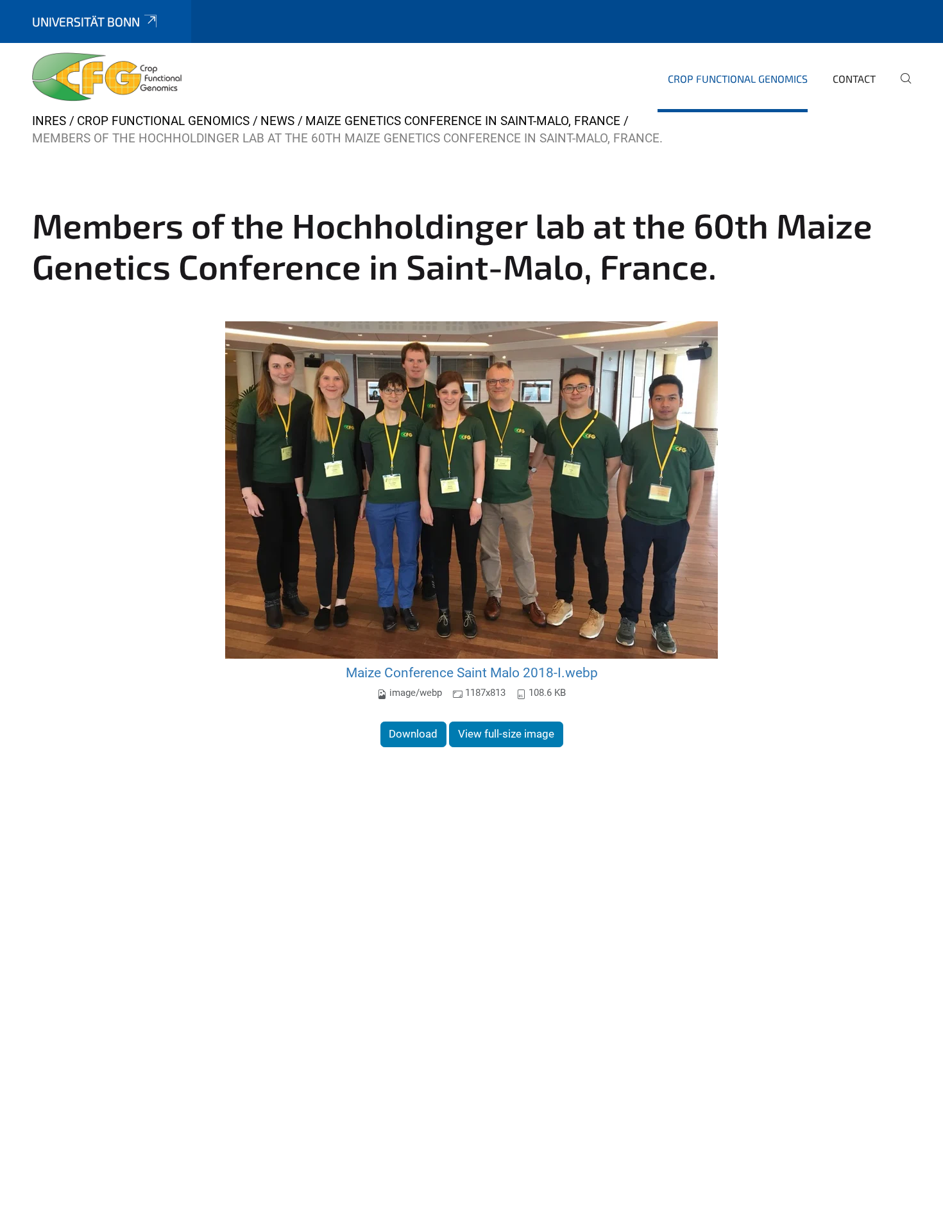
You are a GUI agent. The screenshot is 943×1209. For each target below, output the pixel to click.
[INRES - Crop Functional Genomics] (107, 77)
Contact (854, 78)
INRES (49, 121)
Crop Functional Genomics (738, 78)
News (277, 121)
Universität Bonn (86, 21)
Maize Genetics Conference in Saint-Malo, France (462, 121)
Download (413, 733)
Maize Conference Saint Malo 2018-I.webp (472, 672)
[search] (900, 87)
